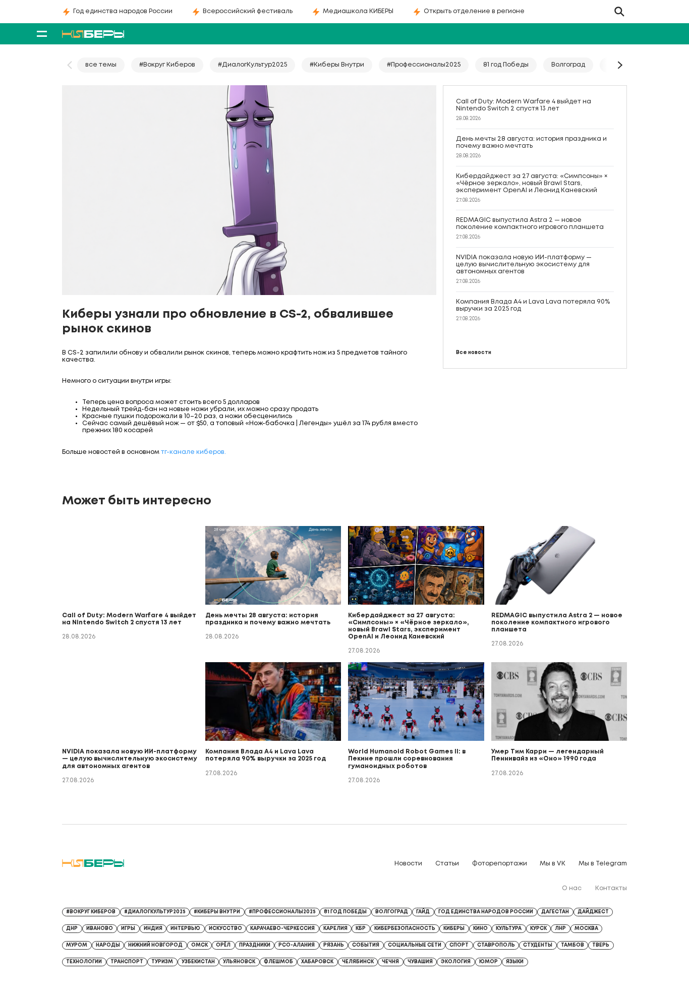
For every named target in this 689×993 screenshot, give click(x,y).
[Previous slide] (69, 65)
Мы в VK (552, 863)
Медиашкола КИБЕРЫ (358, 11)
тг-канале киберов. (193, 452)
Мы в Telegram (603, 863)
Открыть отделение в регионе (474, 11)
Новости (408, 863)
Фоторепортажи (499, 863)
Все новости (473, 353)
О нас (572, 888)
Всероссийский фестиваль (248, 11)
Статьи (447, 863)
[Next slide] (619, 65)
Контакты (611, 888)
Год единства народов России (123, 11)
